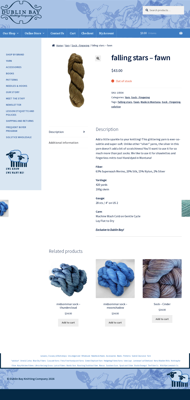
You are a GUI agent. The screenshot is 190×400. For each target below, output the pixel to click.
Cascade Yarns (53, 360)
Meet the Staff (15, 98)
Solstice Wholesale (19, 137)
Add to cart (68, 322)
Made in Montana (150, 102)
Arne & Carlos (26, 360)
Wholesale (85, 356)
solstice (116, 106)
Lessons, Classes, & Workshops (53, 356)
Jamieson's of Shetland (143, 360)
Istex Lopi (128, 360)
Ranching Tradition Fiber (87, 365)
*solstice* (15, 360)
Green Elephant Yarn (94, 360)
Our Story (12, 92)
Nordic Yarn (71, 365)
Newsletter (13, 104)
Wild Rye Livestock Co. (169, 365)
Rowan (102, 365)
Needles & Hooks (16, 85)
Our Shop (9, 33)
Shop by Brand (15, 54)
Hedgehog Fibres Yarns (113, 360)
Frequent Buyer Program (16, 129)
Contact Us (57, 33)
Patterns (12, 79)
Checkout (87, 33)
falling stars (125, 102)
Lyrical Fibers (59, 365)
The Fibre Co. (153, 365)
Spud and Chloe (126, 365)
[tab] (68, 132)
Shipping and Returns (20, 121)
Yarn (67, 45)
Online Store (33, 33)
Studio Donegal (140, 365)
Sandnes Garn (112, 365)
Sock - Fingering (80, 45)
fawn (136, 102)
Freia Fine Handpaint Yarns (72, 360)
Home (59, 45)
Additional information (63, 142)
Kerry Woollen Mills (162, 360)
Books (10, 73)
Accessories (14, 67)
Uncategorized (74, 356)
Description (56, 132)
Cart (73, 33)
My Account (106, 33)
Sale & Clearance (139, 356)
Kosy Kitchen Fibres (25, 365)
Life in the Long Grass (44, 365)
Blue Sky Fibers (39, 360)
